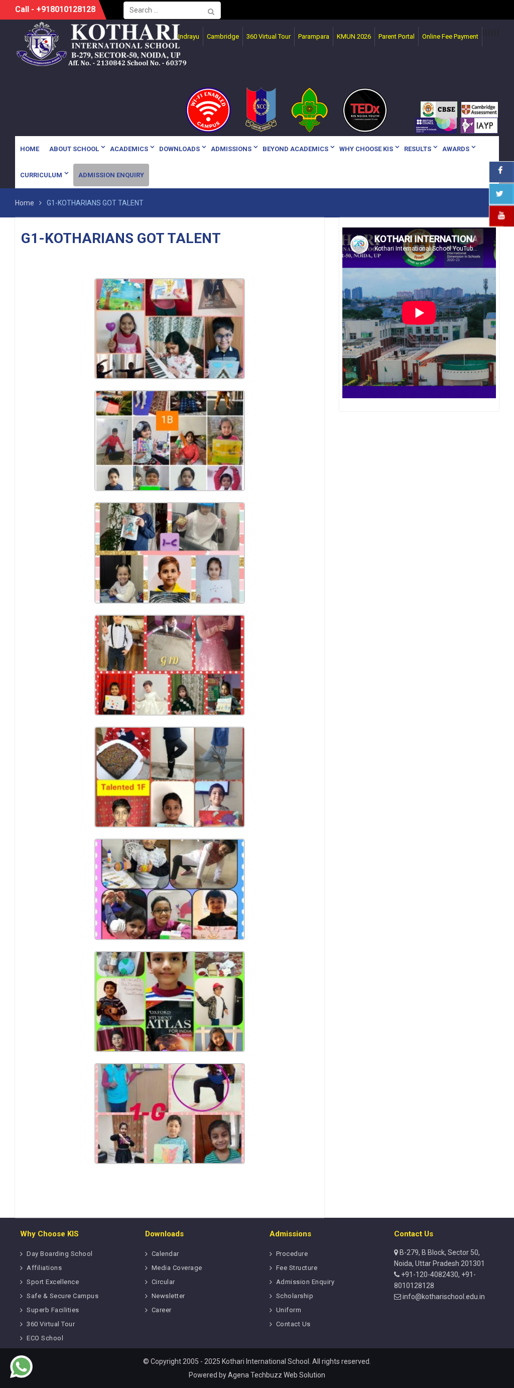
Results (417, 149)
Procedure (292, 1253)
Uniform (289, 1310)
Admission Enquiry (111, 175)
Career (162, 1310)
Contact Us (293, 1324)
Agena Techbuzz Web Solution (276, 1375)
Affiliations (44, 1267)
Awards (455, 149)
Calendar (165, 1253)
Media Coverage (177, 1267)
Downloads (179, 149)
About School (74, 149)
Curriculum (41, 175)
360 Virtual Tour (51, 1324)
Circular (163, 1282)
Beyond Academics (295, 149)
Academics (129, 149)
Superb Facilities (53, 1310)
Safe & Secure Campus (62, 1296)
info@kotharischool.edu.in (443, 1297)
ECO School (45, 1338)
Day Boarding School (60, 1253)
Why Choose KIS (366, 149)
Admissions (231, 149)
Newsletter (168, 1296)
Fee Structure (297, 1267)
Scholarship (295, 1296)
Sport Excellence (53, 1282)
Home (29, 149)
